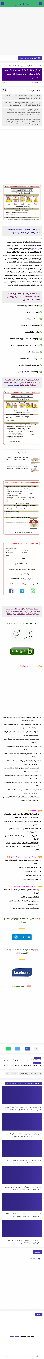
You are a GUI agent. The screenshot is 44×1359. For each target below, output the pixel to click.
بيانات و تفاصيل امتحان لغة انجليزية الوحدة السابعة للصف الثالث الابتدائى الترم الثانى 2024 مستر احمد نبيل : (22, 104)
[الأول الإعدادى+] (7, 1339)
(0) (3, 83)
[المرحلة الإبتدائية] (17, 1342)
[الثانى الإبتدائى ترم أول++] (40, 1345)
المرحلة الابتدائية (14, 66)
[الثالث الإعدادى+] (26, 1342)
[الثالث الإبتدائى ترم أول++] (30, 1345)
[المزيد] (33, 1350)
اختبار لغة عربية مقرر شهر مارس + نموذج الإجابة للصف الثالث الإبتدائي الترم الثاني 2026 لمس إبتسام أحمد (23, 1242)
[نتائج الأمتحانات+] (10, 1350)
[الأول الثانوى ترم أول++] (33, 1339)
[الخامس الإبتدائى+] (13, 1345)
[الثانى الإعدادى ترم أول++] (33, 1342)
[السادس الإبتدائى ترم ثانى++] (36, 1348)
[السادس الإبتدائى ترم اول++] (40, 1348)
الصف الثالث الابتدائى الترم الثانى (31, 66)
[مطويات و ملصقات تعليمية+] (20, 1350)
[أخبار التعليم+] (30, 1350)
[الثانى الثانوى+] (27, 1339)
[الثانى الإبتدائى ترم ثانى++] (36, 1345)
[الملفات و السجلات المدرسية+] (17, 1350)
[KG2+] (10, 1348)
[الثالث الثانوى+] (17, 1339)
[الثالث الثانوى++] (13, 1339)
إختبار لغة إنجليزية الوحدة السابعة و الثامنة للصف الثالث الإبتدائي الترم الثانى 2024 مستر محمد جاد (17, 467)
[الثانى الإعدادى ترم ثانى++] (30, 1342)
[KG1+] (20, 1348)
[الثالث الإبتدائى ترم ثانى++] (26, 1345)
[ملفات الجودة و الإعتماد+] (23, 1350)
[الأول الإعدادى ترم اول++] (4, 1339)
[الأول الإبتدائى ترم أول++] (10, 1342)
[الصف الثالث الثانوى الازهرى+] (30, 1348)
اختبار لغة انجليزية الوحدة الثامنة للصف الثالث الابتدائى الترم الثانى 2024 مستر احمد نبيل (17, 458)
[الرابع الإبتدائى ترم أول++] (20, 1345)
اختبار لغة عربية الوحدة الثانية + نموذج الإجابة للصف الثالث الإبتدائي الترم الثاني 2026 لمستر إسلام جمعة (24, 1215)
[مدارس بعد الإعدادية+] (13, 1350)
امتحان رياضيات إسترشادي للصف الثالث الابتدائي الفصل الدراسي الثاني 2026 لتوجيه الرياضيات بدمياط (24, 1135)
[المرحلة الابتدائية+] (26, 1348)
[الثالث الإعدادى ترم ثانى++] (20, 1342)
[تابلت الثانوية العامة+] (26, 1350)
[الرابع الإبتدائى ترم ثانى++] (17, 1345)
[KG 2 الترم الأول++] (7, 1348)
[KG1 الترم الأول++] (17, 1348)
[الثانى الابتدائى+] (4, 1342)
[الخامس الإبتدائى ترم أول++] (10, 1345)
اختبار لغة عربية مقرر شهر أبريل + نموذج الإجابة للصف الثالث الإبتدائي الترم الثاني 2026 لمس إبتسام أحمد (23, 1188)
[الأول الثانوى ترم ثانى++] (30, 1339)
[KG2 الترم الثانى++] (4, 1348)
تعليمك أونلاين (22, 4)
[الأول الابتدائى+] (13, 1342)
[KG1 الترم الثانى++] (13, 1348)
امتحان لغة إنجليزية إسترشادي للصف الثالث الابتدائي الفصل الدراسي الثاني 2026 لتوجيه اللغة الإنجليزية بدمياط (23, 1108)
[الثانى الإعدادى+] (36, 1342)
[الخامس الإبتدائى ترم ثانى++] (7, 1345)
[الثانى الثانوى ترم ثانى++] (20, 1339)
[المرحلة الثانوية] (40, 1339)
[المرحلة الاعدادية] (10, 1339)
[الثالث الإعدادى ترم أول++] (23, 1342)
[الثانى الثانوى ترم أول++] (23, 1339)
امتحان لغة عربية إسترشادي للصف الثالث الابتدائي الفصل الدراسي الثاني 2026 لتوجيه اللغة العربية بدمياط (24, 1162)
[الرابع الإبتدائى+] (23, 1345)
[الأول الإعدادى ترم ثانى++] (40, 1342)
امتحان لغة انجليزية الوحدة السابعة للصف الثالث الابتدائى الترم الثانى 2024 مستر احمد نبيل (22, 97)
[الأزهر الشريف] (33, 1348)
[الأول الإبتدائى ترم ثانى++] (7, 1342)
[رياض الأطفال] (23, 1348)
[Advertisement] (22, 31)
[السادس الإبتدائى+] (4, 1345)
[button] (27, 1048)
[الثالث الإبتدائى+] (33, 1345)
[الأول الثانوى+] (36, 1339)
